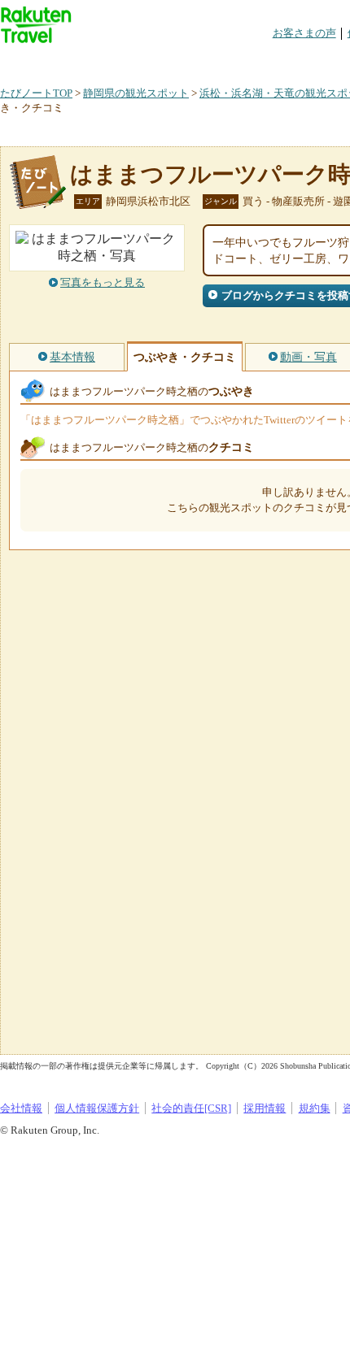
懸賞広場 (190, 60)
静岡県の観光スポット (136, 93)
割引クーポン (257, 60)
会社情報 (21, 1108)
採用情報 (264, 1108)
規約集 (314, 1108)
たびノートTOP (36, 93)
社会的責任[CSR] (191, 1108)
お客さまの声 (304, 33)
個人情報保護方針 (97, 1108)
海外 (123, 60)
